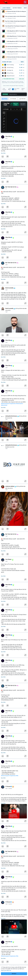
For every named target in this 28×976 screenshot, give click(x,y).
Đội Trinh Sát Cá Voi (10, 187)
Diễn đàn (10, 89)
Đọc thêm (3, 153)
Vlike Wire (8, 136)
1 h (6, 188)
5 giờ (6, 788)
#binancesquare (5, 403)
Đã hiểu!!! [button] (14, 973)
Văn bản (14, 98)
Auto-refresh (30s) (16, 89)
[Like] (14, 157)
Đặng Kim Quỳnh (10, 75)
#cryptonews (12, 403)
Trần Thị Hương (10, 64)
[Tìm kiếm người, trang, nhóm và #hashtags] (25, 2)
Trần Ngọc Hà (10, 70)
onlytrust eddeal (9, 486)
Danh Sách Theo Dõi (23, 104)
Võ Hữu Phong (10, 67)
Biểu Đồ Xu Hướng (16, 104)
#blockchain (4, 405)
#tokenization (19, 403)
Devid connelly (9, 288)
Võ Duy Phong (10, 73)
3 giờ (6, 392)
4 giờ (6, 662)
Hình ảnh (23, 98)
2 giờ (6, 214)
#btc (17, 775)
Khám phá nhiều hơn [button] (6, 970)
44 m (6, 163)
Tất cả (5, 98)
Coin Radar (8, 559)
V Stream (8, 786)
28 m (6, 138)
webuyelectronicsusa (11, 416)
